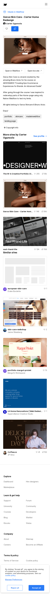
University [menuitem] (8, 506)
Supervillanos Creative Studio (20, 414)
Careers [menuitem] (7, 545)
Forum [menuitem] (29, 501)
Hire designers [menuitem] (32, 482)
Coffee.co (12, 452)
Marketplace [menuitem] (9, 487)
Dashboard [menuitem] (8, 482)
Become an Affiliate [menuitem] (34, 545)
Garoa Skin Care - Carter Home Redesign (18, 211)
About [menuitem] (6, 539)
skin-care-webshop (17, 329)
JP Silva (11, 455)
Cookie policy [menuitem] (32, 561)
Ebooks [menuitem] (7, 523)
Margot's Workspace (16, 373)
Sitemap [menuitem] (29, 539)
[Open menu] (46, 4)
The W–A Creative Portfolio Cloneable (18, 174)
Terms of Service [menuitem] (11, 561)
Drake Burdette (14, 291)
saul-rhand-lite (10, 249)
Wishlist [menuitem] (29, 518)
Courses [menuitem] (7, 512)
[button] (6, 28)
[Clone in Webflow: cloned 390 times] (14, 28)
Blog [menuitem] (6, 518)
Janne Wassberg (15, 332)
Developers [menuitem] (31, 512)
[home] (5, 5)
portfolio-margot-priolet (19, 370)
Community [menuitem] (31, 506)
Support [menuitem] (7, 501)
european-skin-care (17, 289)
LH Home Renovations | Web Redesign (25, 411)
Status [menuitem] (28, 523)
